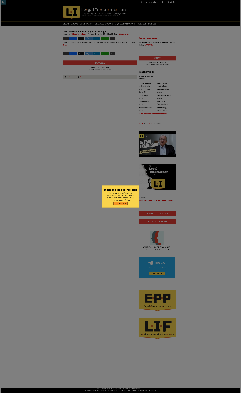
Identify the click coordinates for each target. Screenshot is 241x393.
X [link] (137, 187)
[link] (120, 187)
